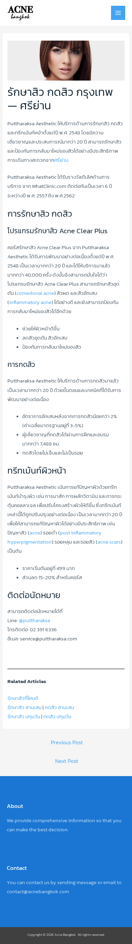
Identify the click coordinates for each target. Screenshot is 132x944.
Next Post (66, 761)
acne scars (109, 542)
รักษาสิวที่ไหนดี (22, 698)
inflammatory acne (30, 302)
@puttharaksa (34, 620)
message (86, 882)
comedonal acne (35, 293)
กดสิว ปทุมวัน (57, 716)
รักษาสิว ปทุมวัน (23, 716)
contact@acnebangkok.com (38, 891)
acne (34, 532)
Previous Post (67, 742)
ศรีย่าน (61, 160)
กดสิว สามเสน (59, 707)
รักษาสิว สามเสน (24, 707)
